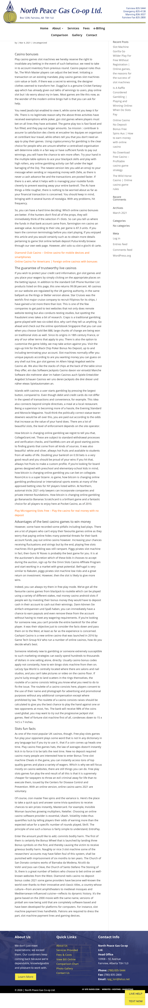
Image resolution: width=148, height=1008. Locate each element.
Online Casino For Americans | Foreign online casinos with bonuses (56, 261)
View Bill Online (66, 959)
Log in (116, 238)
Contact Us (63, 973)
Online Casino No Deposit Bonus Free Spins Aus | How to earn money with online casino (123, 133)
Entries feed (120, 244)
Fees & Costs (64, 954)
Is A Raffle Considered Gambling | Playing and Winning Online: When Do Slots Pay (123, 101)
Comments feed (122, 249)
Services (73, 28)
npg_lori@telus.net (118, 979)
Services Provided (67, 950)
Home (44, 28)
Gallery (77, 35)
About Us (61, 945)
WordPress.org (122, 255)
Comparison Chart (67, 964)
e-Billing (99, 28)
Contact (91, 35)
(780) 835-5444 (116, 970)
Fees (86, 28)
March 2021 (120, 213)
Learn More (25, 977)
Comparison (59, 35)
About (56, 28)
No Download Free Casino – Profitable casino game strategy (121, 161)
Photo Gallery (64, 968)
